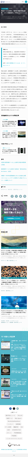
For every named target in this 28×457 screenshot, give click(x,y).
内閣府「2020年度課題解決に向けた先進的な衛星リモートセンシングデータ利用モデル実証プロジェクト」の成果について (14, 178)
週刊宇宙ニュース (17, 189)
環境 (8, 260)
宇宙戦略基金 (17, 432)
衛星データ (10, 418)
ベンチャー (10, 424)
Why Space (18, 418)
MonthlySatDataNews (14, 421)
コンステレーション (14, 320)
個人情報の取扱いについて (11, 449)
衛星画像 (18, 424)
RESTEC (10, 189)
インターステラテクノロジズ (14, 438)
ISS (22, 427)
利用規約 (3, 449)
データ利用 (8, 427)
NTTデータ (4, 189)
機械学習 (16, 427)
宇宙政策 (14, 435)
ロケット (9, 432)
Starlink (7, 320)
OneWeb (3, 320)
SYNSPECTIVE (16, 430)
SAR (8, 430)
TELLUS (20, 415)
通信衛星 (11, 322)
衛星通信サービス (5, 322)
